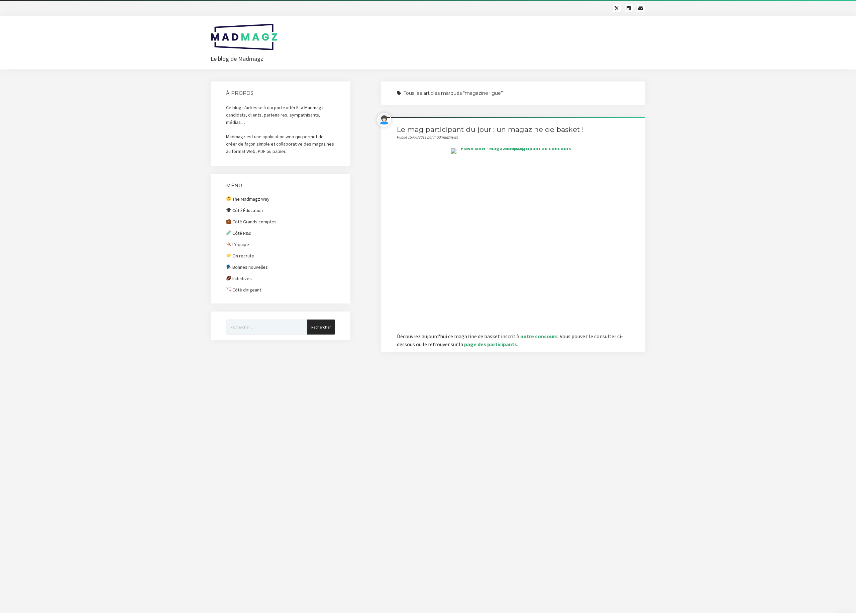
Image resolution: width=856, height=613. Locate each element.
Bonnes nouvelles (249, 267)
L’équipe (240, 244)
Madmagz (314, 108)
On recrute (242, 256)
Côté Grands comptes (254, 222)
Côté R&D (241, 233)
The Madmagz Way (250, 199)
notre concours (539, 336)
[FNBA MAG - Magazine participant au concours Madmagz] (513, 236)
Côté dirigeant (246, 290)
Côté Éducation (247, 210)
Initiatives (241, 278)
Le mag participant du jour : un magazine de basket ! (490, 129)
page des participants (490, 344)
